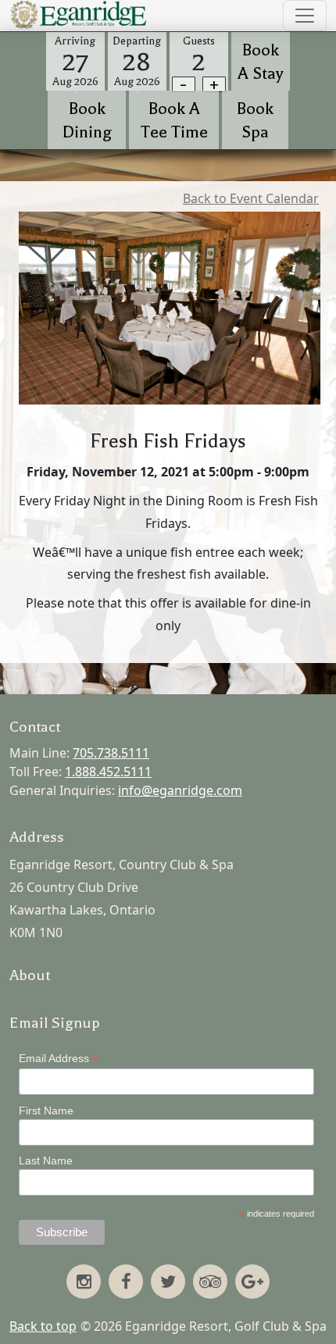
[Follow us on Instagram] (83, 1283)
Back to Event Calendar (251, 198)
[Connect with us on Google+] (252, 1283)
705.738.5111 (111, 752)
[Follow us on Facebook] (126, 1283)
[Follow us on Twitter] (168, 1283)
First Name (46, 1110)
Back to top (43, 1326)
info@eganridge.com (180, 790)
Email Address (58, 1058)
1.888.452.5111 (108, 771)
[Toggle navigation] (305, 15)
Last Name (46, 1160)
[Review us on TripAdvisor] (210, 1283)
